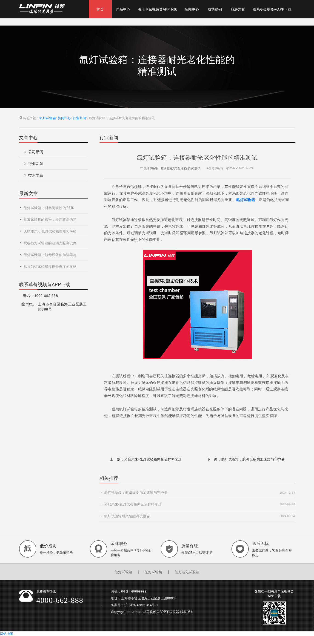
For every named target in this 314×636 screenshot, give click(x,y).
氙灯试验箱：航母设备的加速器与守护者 (253, 459)
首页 (100, 9)
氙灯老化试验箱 (187, 571)
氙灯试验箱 (47, 118)
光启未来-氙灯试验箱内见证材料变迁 (153, 459)
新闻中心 (192, 9)
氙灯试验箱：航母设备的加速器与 (50, 254)
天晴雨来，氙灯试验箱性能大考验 (50, 231)
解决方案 (238, 9)
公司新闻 (35, 151)
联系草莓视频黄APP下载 (272, 9)
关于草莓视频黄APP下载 (157, 9)
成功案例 (215, 9)
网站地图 (6, 633)
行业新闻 (79, 118)
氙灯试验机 (153, 571)
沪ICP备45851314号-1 (141, 604)
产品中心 (123, 9)
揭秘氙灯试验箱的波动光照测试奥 (50, 242)
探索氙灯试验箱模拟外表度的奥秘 (50, 266)
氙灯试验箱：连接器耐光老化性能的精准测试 (172, 168)
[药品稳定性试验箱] (42, 8)
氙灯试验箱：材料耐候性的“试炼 (49, 207)
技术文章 (35, 175)
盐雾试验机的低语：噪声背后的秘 (50, 219)
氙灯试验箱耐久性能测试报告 (199, 515)
